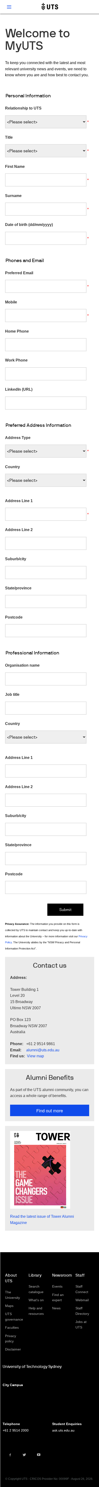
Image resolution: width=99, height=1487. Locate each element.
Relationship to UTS (23, 108)
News (56, 1308)
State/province (18, 588)
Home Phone (17, 331)
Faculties (12, 1327)
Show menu (9, 7)
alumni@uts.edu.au (42, 1050)
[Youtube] (38, 1455)
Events (57, 1286)
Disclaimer (13, 1349)
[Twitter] (24, 1455)
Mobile (11, 302)
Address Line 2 (19, 530)
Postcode (14, 617)
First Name (15, 167)
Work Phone (16, 360)
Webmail (82, 1300)
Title (9, 137)
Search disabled (90, 7)
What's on (36, 1300)
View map (35, 1056)
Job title (12, 694)
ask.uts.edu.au (63, 1430)
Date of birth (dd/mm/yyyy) (29, 225)
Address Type (18, 438)
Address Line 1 (19, 501)
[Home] (49, 7)
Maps (9, 1306)
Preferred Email (19, 273)
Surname (13, 196)
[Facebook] (10, 1455)
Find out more (49, 1110)
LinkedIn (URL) (18, 389)
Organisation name (22, 665)
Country (12, 467)
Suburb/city (15, 559)
